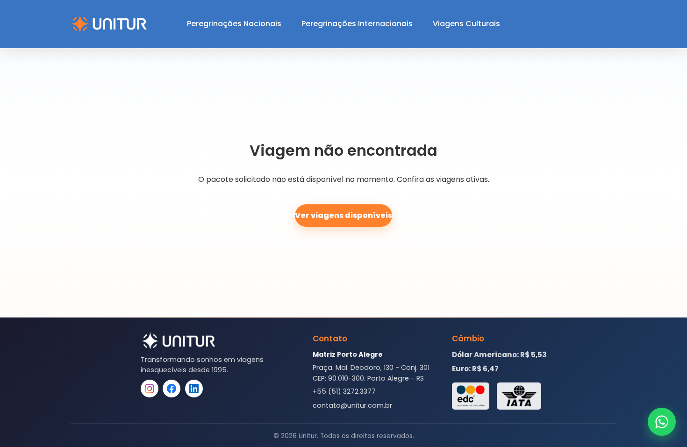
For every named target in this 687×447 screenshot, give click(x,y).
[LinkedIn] (194, 388)
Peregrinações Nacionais (234, 23)
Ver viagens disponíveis (343, 215)
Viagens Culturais (466, 23)
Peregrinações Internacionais (357, 23)
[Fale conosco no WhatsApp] (662, 422)
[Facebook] (171, 388)
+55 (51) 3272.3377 (344, 391)
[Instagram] (149, 388)
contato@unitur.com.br (352, 405)
